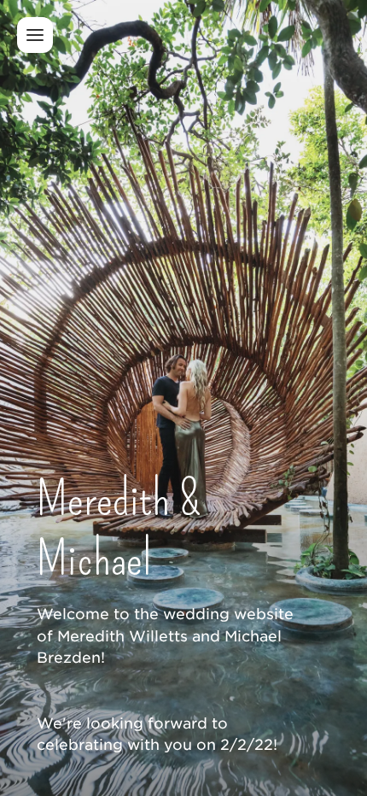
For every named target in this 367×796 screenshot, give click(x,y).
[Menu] (35, 35)
